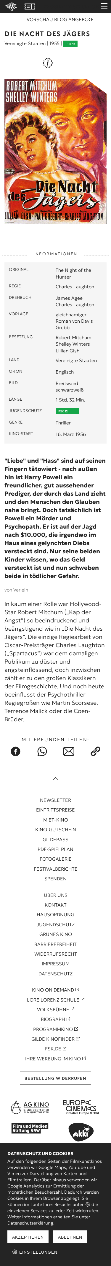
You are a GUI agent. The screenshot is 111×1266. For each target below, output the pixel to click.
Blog (60, 19)
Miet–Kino (55, 820)
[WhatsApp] (42, 751)
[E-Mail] (69, 751)
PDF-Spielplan (55, 849)
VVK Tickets (29, 6)
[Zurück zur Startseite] (10, 6)
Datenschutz (55, 974)
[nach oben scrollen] (55, 779)
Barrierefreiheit (55, 944)
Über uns (55, 895)
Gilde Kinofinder (53, 1039)
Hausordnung (55, 914)
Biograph (53, 1019)
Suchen (87, 21)
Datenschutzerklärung (30, 1223)
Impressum (56, 964)
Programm (58, 6)
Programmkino (53, 1029)
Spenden (55, 879)
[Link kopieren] (95, 751)
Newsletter (55, 800)
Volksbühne (53, 1009)
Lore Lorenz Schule (53, 1000)
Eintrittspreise (55, 810)
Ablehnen (70, 1237)
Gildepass (55, 839)
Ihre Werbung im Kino (53, 1059)
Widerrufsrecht (55, 954)
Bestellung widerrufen (55, 1078)
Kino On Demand (53, 990)
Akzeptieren (28, 1237)
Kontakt (56, 905)
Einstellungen (37, 1252)
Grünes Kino (55, 934)
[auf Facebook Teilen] (15, 751)
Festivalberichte (56, 869)
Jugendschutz (56, 924)
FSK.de (53, 1049)
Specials (84, 6)
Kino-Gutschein (55, 829)
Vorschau (40, 19)
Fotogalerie (56, 859)
